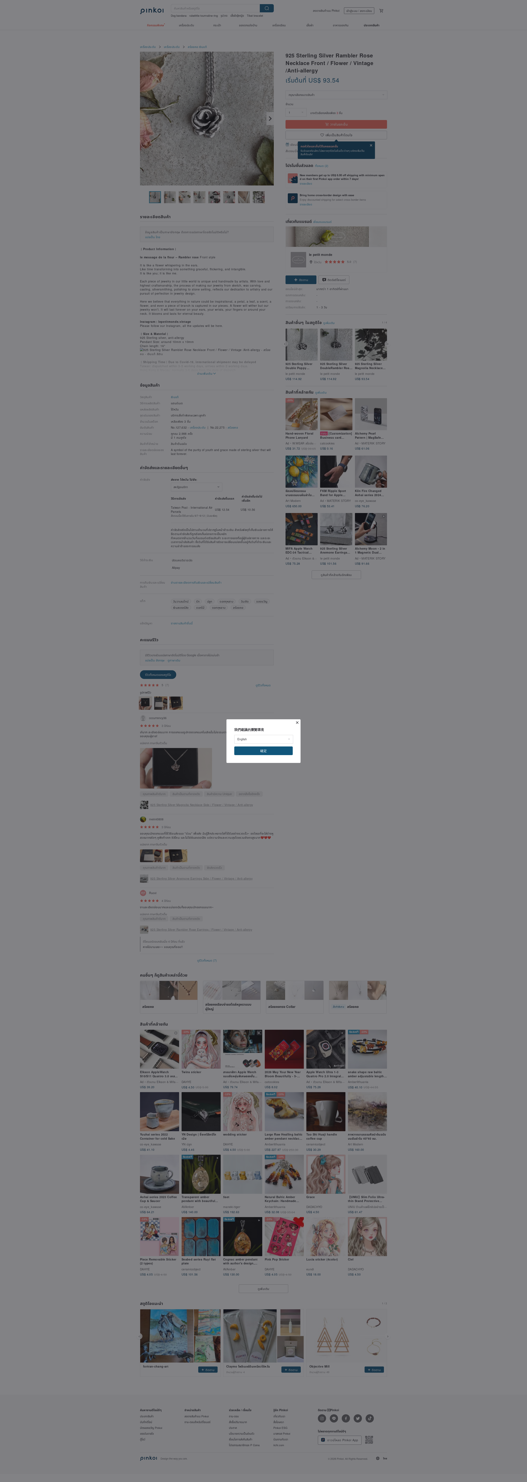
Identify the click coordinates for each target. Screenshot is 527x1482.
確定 (263, 750)
